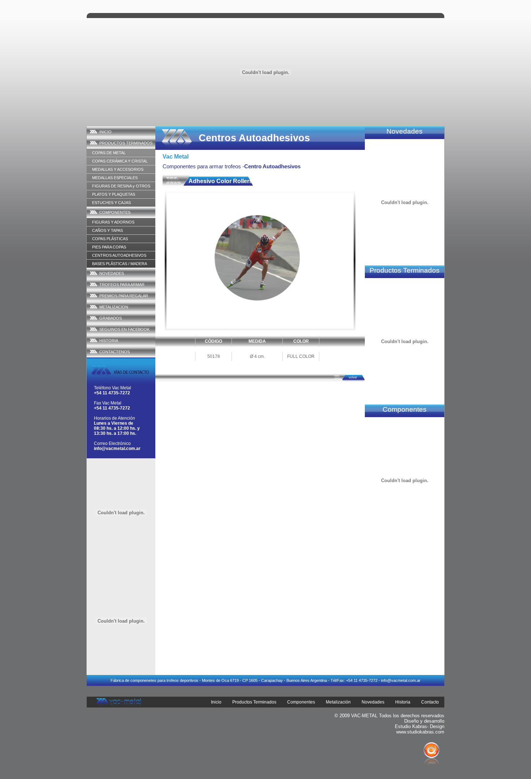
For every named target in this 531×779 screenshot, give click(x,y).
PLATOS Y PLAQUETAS (113, 194)
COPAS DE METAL (109, 153)
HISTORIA (108, 340)
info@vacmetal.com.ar (117, 448)
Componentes (301, 702)
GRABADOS (110, 318)
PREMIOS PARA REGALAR (123, 296)
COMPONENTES (114, 212)
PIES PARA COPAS (109, 247)
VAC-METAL (364, 715)
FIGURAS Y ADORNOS (113, 222)
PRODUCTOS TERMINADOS (125, 143)
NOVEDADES (111, 273)
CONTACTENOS (114, 352)
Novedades (373, 702)
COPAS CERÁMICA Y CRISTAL (120, 161)
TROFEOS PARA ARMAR (121, 284)
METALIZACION (113, 307)
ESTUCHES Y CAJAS (111, 202)
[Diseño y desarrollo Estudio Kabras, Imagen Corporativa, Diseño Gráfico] (431, 776)
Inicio (216, 702)
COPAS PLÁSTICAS (110, 239)
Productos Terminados (254, 702)
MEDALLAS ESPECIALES (115, 178)
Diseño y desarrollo (424, 721)
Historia (402, 702)
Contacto (430, 702)
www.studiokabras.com (420, 732)
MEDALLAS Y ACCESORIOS (117, 169)
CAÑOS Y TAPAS (107, 230)
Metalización (338, 702)
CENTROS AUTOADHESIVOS (119, 255)
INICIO (105, 132)
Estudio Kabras (411, 726)
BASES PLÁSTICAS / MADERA (119, 263)
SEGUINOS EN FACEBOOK (124, 329)
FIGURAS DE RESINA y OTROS (121, 186)
